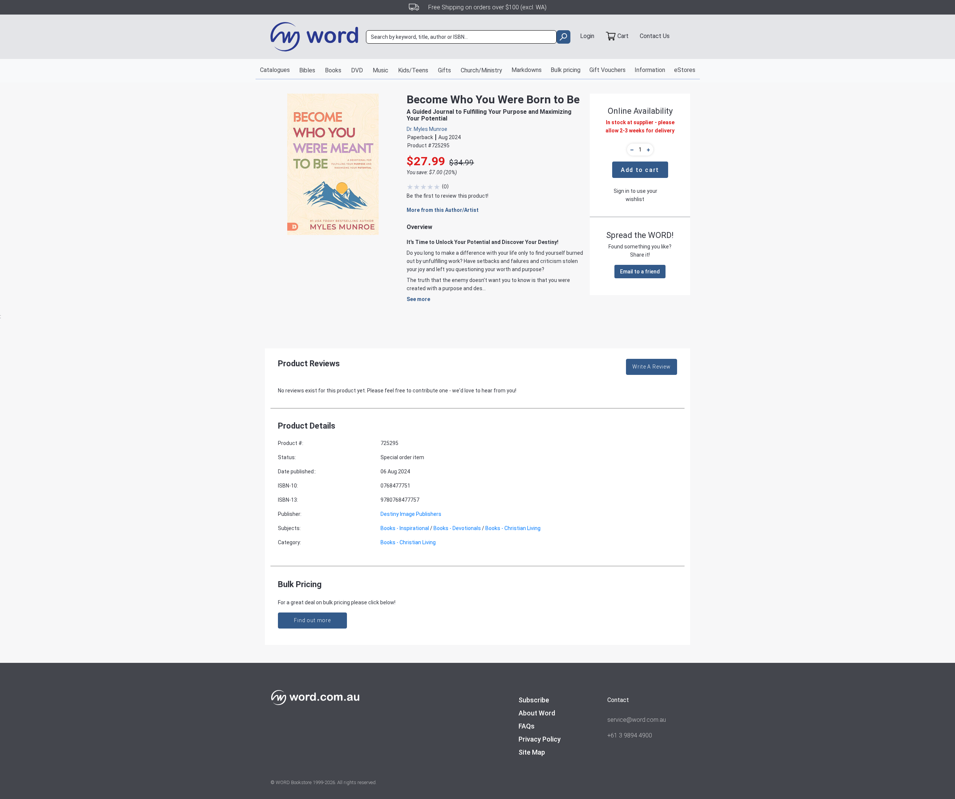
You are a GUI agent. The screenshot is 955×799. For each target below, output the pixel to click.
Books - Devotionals (457, 528)
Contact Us (655, 36)
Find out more (312, 620)
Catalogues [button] (275, 69)
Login (587, 36)
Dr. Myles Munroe (427, 129)
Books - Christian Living (513, 528)
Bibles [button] (307, 70)
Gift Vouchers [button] (607, 69)
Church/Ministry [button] (481, 70)
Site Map (532, 752)
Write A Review (651, 367)
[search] (563, 37)
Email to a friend (640, 272)
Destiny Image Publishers (411, 514)
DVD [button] (357, 70)
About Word (537, 713)
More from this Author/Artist (443, 210)
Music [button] (380, 70)
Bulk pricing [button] (565, 69)
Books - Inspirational (405, 528)
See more (418, 299)
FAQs (527, 726)
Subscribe (534, 700)
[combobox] (461, 37)
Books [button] (333, 70)
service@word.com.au (636, 719)
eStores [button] (684, 69)
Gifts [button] (444, 70)
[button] (631, 150)
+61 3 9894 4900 (629, 735)
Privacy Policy (540, 739)
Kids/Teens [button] (413, 70)
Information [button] (650, 69)
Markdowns (526, 69)
